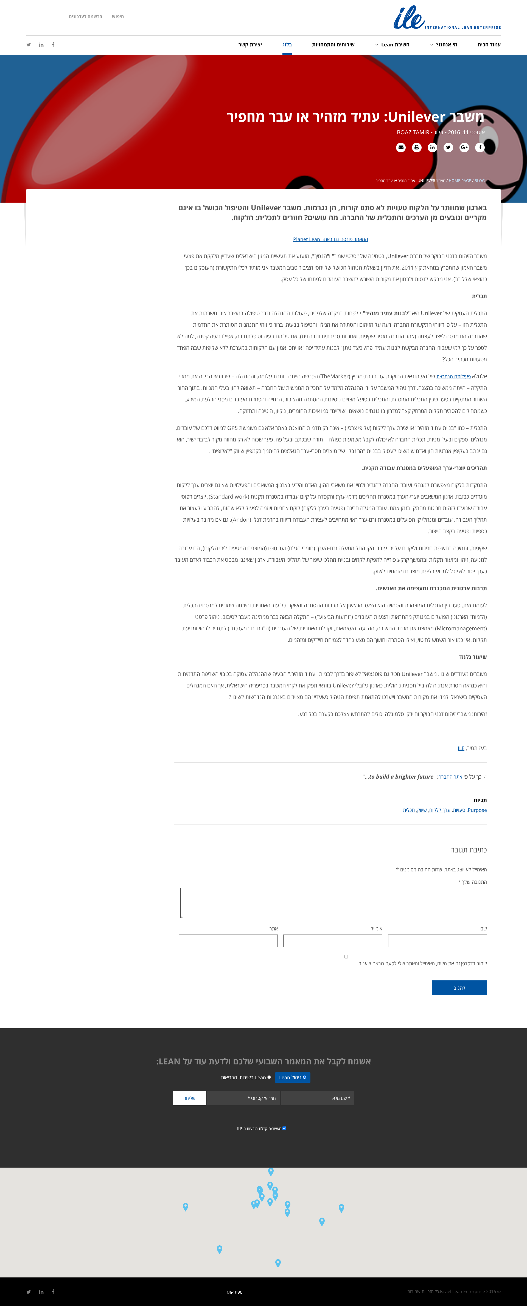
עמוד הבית (489, 44)
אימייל (376, 928)
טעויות (459, 810)
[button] (260, 1191)
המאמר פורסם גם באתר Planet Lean (330, 239)
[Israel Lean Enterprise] (447, 17)
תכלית (409, 810)
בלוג (287, 44)
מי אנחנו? (446, 44)
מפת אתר (234, 1292)
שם (483, 928)
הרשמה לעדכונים (85, 16)
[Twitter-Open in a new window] (28, 44)
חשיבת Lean (395, 44)
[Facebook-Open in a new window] (53, 44)
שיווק (422, 810)
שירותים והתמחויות (333, 44)
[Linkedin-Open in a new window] (41, 44)
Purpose (477, 810)
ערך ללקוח (439, 810)
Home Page (460, 180)
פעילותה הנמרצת (453, 376)
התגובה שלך (472, 882)
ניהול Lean (290, 1077)
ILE (461, 748)
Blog (480, 180)
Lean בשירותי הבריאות (243, 1077)
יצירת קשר (250, 44)
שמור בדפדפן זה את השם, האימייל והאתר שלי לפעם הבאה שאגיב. (422, 963)
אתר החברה (450, 776)
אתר (274, 928)
